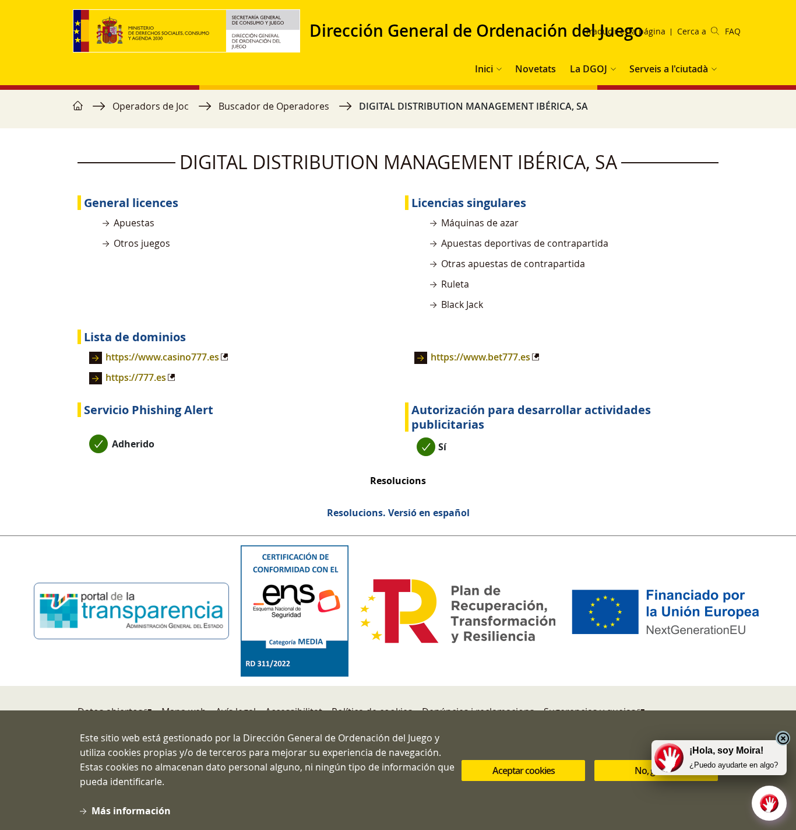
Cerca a (691, 31)
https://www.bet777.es (480, 357)
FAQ (733, 31)
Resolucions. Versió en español (398, 512)
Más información (131, 810)
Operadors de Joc (150, 106)
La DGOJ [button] (588, 68)
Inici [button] (484, 68)
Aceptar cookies (523, 770)
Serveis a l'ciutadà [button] (668, 68)
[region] (398, 112)
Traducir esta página (625, 31)
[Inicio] (191, 31)
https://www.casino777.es (162, 357)
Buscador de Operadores (274, 106)
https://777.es (135, 377)
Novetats (535, 68)
